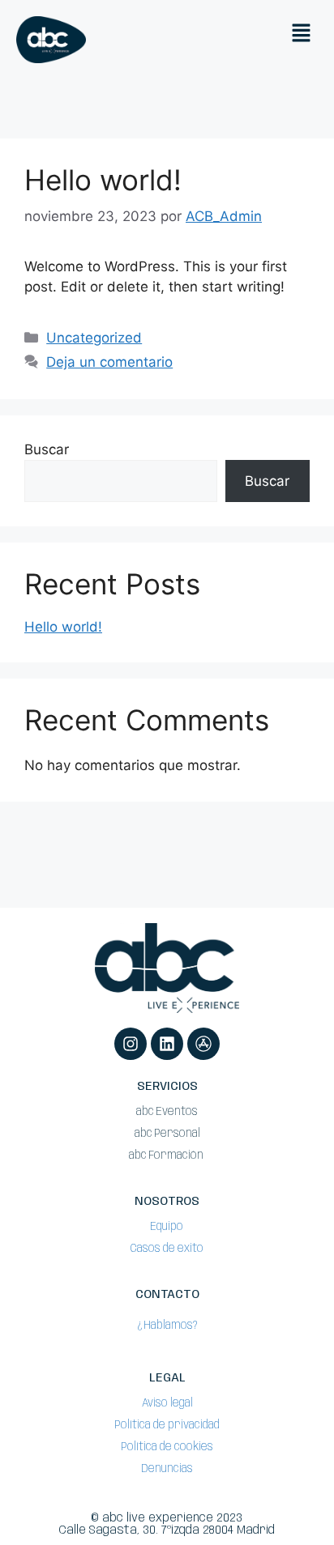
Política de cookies (167, 1447)
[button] (301, 33)
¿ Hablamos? (167, 1325)
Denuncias (167, 1469)
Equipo (167, 1226)
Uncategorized (94, 338)
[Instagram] (130, 1044)
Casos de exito (167, 1248)
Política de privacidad (167, 1425)
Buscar (46, 449)
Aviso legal (167, 1403)
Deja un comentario (109, 362)
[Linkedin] (167, 1044)
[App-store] (203, 1044)
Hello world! (103, 180)
